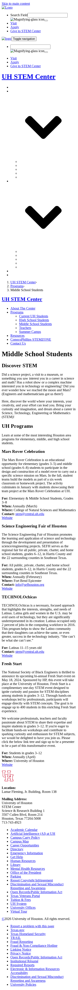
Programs (16, 286)
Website (7, 518)
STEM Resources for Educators (41, 259)
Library (15, 865)
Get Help (16, 857)
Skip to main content (16, 3)
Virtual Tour (18, 911)
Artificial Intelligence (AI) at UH (32, 833)
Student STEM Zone (33, 263)
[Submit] (46, 20)
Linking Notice (20, 949)
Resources (17, 335)
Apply (14, 27)
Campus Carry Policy (25, 837)
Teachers (25, 173)
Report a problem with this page (32, 926)
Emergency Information (26, 853)
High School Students (34, 165)
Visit (13, 23)
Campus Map (19, 841)
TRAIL (15, 938)
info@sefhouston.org (29, 584)
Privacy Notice (20, 953)
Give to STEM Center (25, 31)
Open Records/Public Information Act (36, 892)
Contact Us (18, 275)
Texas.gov (17, 930)
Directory (16, 849)
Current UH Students (33, 161)
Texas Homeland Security (28, 934)
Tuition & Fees (20, 900)
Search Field (19, 15)
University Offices (23, 907)
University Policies (23, 984)
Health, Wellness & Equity (37, 255)
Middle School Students (35, 169)
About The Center (22, 308)
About (14, 87)
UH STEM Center (28, 76)
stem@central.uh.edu (29, 514)
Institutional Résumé (24, 961)
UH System (18, 903)
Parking (15, 876)
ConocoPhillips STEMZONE (30, 271)
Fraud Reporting (21, 942)
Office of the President (25, 872)
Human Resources (23, 861)
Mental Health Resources (27, 868)
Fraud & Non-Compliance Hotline (33, 945)
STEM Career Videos (34, 251)
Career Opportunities (24, 845)
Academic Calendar (23, 830)
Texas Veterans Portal (25, 896)
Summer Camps (30, 177)
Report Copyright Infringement (31, 880)
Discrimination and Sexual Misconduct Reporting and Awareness (36, 886)
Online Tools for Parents (35, 267)
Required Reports (22, 965)
